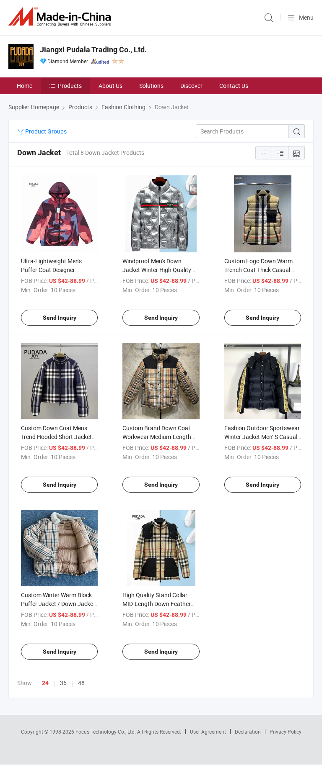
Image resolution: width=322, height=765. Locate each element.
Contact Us (233, 86)
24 (45, 683)
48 (81, 683)
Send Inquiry (59, 317)
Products (70, 86)
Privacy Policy (285, 731)
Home (24, 86)
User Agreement (208, 731)
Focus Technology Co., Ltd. (106, 731)
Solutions (151, 86)
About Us (110, 86)
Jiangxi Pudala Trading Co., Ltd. (93, 49)
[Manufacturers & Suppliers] (61, 16)
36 (63, 683)
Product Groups (45, 131)
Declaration (248, 731)
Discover (191, 86)
